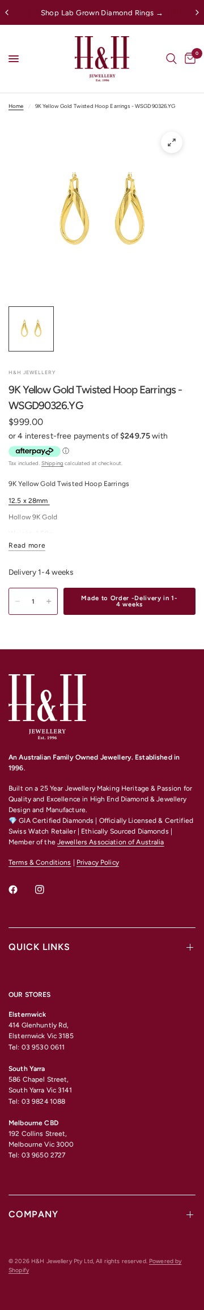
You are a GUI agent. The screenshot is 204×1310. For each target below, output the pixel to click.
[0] (188, 59)
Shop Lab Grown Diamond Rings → (102, 12)
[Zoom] (171, 142)
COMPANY (33, 1214)
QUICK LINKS (39, 947)
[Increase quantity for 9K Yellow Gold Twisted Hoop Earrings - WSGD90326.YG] (48, 601)
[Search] (171, 59)
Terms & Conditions (39, 862)
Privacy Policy (97, 862)
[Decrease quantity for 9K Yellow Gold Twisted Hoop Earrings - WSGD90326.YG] (17, 601)
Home (16, 106)
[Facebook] (20, 889)
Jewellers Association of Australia (110, 842)
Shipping (52, 463)
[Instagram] (47, 889)
